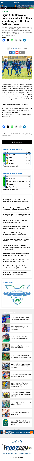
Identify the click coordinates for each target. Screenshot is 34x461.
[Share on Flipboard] (17, 52)
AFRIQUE (21, 453)
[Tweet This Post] (13, 52)
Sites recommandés (14, 455)
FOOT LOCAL (11, 453)
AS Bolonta (12, 178)
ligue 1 (10, 135)
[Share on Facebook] (10, 52)
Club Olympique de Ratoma (16, 181)
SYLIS (16, 453)
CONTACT (22, 455)
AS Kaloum (12, 163)
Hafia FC (11, 157)
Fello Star (28, 134)
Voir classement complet (11, 166)
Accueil (5, 453)
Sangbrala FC (12, 184)
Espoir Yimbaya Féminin (15, 187)
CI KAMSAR (21, 134)
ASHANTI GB (14, 134)
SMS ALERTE (28, 453)
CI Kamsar (12, 160)
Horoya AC (5, 135)
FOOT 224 (15, 48)
